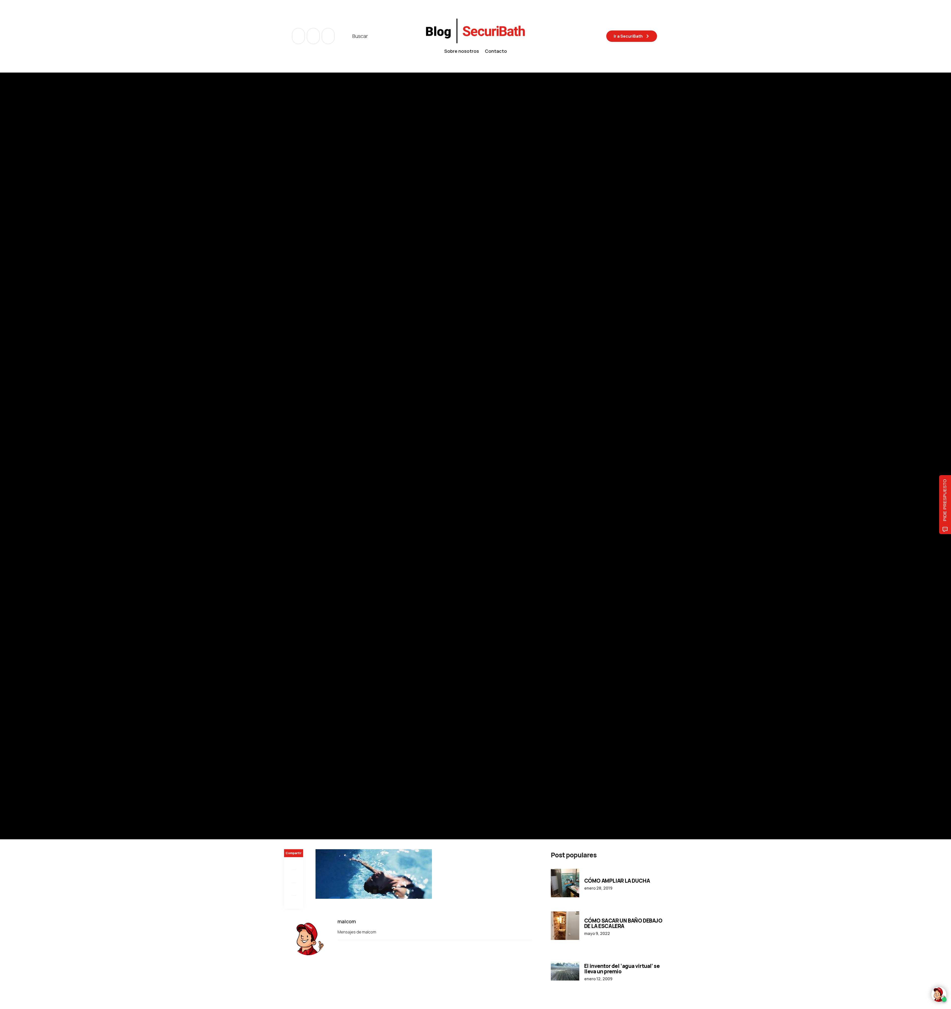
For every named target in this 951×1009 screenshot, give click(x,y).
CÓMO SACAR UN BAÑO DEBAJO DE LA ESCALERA (623, 923)
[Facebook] (293, 863)
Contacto (496, 51)
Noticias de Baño (299, 436)
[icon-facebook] (299, 36)
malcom (309, 470)
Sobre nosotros (461, 51)
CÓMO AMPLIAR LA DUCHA (617, 880)
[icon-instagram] (328, 36)
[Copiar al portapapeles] (293, 902)
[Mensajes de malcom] (289, 470)
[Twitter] (293, 876)
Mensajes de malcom (357, 932)
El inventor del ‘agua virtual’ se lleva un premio (622, 968)
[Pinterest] (293, 889)
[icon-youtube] (314, 36)
